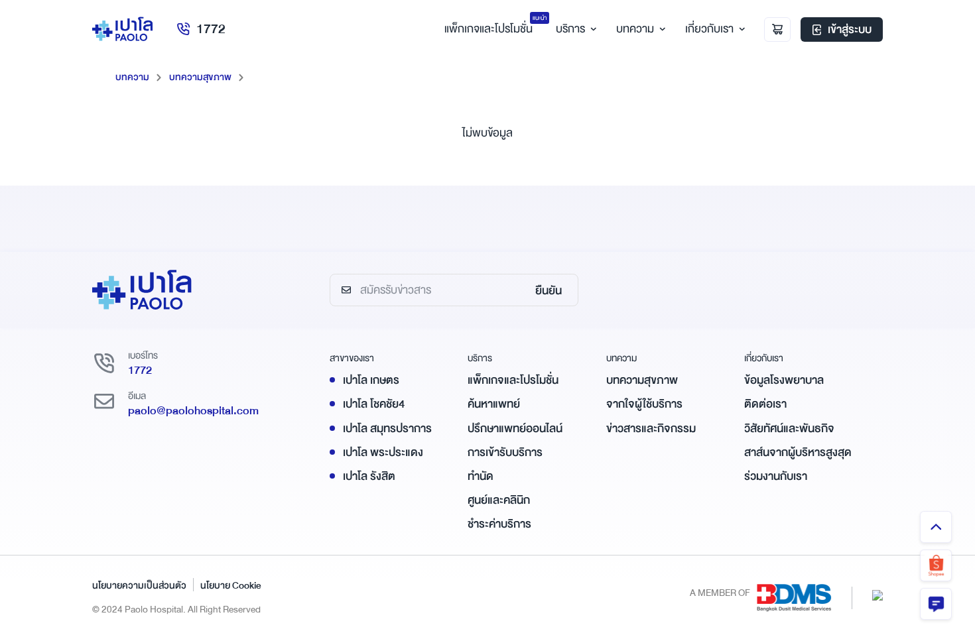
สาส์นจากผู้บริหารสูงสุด (798, 452)
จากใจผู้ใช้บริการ (644, 404)
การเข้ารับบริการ (505, 452)
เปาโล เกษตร (371, 380)
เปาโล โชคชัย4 (374, 404)
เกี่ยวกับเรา (709, 28)
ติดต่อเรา (765, 404)
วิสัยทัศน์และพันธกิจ (789, 428)
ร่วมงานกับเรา (775, 476)
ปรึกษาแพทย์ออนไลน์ (515, 428)
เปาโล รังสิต (369, 476)
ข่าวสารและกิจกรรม (651, 428)
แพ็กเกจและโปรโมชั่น (513, 380)
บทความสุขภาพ (200, 77)
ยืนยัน (548, 290)
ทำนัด (480, 476)
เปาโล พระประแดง (383, 452)
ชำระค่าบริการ (499, 524)
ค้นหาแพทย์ (494, 404)
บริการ (570, 28)
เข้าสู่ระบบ (850, 29)
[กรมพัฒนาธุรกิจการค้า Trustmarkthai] (877, 594)
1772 (211, 29)
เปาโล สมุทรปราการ (387, 428)
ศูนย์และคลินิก (499, 500)
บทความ (635, 28)
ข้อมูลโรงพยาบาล (784, 380)
